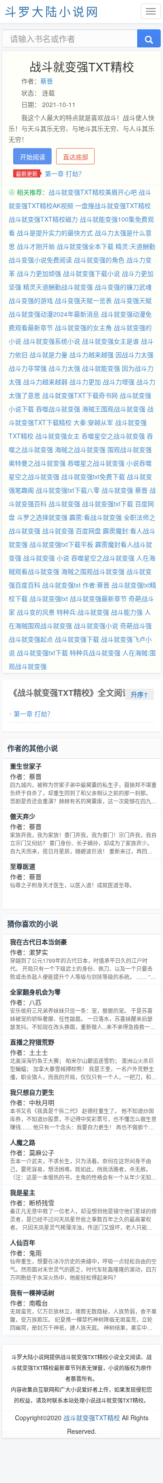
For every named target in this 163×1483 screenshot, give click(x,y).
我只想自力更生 (32, 1091)
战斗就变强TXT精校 (91, 1417)
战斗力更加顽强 (39, 273)
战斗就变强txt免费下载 (93, 476)
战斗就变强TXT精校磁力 (43, 219)
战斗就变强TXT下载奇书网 (80, 395)
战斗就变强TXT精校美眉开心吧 (92, 191)
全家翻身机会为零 (35, 991)
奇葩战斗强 (136, 625)
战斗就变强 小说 (46, 557)
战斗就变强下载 (77, 639)
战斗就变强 (64, 503)
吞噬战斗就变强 (58, 408)
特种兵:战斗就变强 (83, 611)
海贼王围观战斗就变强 (113, 408)
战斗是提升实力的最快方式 (55, 232)
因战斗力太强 (134, 354)
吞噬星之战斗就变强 (96, 462)
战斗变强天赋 (133, 300)
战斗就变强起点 (31, 639)
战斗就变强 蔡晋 (124, 489)
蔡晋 (46, 80)
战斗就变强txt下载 (42, 652)
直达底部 (75, 156)
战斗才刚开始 (36, 246)
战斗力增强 (118, 381)
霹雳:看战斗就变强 (95, 517)
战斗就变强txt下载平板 (61, 544)
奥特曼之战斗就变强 (37, 462)
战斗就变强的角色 (99, 259)
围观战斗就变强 (129, 449)
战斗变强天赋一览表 (83, 300)
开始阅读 (32, 156)
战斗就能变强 (101, 368)
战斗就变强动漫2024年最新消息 (54, 313)
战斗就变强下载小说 (91, 273)
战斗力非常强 (28, 368)
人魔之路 (22, 1142)
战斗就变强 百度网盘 (71, 530)
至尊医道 (22, 866)
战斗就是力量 (48, 354)
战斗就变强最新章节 (98, 598)
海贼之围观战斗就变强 (93, 571)
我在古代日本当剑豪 (38, 941)
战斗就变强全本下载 (85, 246)
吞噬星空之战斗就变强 (102, 557)
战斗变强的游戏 (31, 300)
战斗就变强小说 (96, 625)
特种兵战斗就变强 (95, 652)
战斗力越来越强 (91, 354)
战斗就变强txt (48, 598)
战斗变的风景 (36, 611)
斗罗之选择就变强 (42, 517)
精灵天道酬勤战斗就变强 (58, 286)
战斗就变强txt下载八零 (68, 489)
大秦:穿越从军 (93, 422)
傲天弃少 (22, 816)
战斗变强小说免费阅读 (40, 259)
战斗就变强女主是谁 (110, 340)
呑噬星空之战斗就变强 (113, 435)
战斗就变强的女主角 (83, 327)
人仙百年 (22, 1242)
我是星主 (22, 1192)
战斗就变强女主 (57, 435)
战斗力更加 (85, 381)
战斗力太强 (64, 368)
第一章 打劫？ (65, 173)
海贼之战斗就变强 (80, 449)
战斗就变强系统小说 (51, 340)
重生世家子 (26, 765)
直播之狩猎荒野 (32, 1041)
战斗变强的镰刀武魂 (123, 286)
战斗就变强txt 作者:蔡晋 (76, 584)
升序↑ (139, 694)
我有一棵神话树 (32, 1292)
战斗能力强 (127, 611)
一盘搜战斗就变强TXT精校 (113, 205)
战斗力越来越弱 (45, 381)
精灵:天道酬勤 (135, 246)
